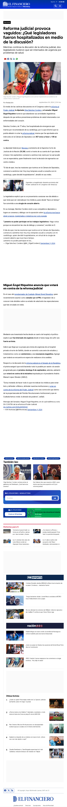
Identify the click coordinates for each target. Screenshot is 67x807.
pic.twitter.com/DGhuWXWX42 (15, 407)
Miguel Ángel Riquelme (53, 458)
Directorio (28, 805)
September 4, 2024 (34, 410)
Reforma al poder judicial (23, 458)
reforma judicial (28, 133)
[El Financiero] (16, 4)
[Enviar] (55, 498)
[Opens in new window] (15, 587)
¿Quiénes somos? (18, 805)
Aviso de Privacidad (48, 805)
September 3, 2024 (47, 243)
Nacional (7, 22)
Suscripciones (37, 805)
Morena (25, 148)
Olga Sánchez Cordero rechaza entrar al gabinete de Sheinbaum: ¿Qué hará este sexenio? (15, 484)
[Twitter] (58, 2)
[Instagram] (60, 2)
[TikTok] (64, 2)
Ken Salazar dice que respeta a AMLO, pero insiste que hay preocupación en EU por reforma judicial (46, 484)
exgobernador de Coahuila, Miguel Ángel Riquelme (33, 294)
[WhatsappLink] (32, 513)
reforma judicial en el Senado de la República (43, 363)
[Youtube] (62, 2)
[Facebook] (57, 2)
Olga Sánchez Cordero (33, 110)
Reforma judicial (9, 458)
